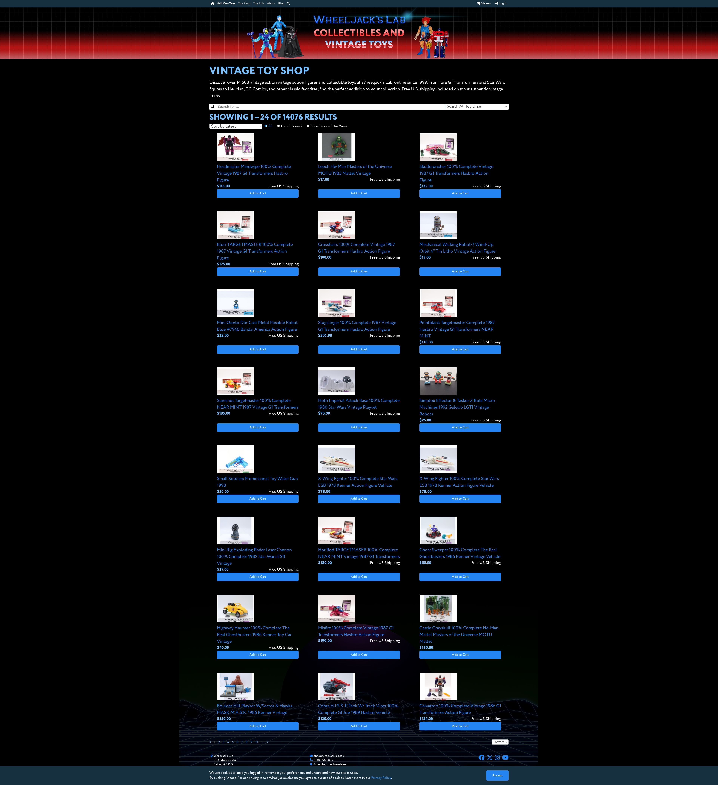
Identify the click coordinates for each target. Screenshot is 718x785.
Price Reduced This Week (329, 126)
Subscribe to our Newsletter (330, 764)
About (271, 3)
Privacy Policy (381, 778)
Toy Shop (244, 3)
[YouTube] (505, 758)
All (270, 126)
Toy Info (258, 3)
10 (256, 742)
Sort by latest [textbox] (223, 126)
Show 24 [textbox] (498, 742)
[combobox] (476, 106)
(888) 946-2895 (323, 760)
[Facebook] (481, 758)
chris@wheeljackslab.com (329, 756)
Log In (502, 3)
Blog (281, 3)
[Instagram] (497, 758)
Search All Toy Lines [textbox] (464, 107)
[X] (490, 758)
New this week (291, 126)
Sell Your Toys (226, 3)
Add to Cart (257, 193)
